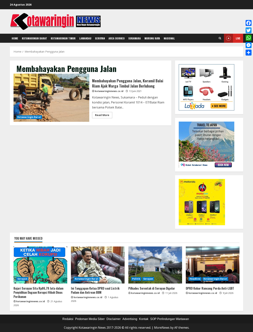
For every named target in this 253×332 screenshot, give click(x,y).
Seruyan (100, 38)
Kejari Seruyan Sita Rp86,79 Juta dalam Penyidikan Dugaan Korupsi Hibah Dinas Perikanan (38, 292)
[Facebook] (248, 23)
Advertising (129, 319)
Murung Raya (152, 38)
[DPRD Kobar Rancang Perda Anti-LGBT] (212, 265)
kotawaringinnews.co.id (109, 91)
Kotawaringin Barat (34, 38)
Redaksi (67, 319)
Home (15, 38)
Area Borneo (117, 38)
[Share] (248, 52)
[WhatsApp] (248, 37)
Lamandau (85, 38)
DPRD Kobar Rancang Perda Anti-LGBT (210, 288)
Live (238, 38)
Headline (195, 278)
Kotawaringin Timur (63, 38)
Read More (103, 115)
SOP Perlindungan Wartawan (169, 319)
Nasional (169, 38)
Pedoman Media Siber (90, 319)
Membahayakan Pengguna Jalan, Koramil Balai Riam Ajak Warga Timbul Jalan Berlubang (51, 98)
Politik (136, 278)
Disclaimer (113, 319)
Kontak (143, 319)
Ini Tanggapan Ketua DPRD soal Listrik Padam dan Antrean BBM (95, 290)
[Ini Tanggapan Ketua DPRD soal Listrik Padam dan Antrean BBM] (98, 265)
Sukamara (134, 38)
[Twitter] (248, 30)
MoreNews (161, 328)
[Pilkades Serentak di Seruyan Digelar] (155, 265)
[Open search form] (220, 38)
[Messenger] (248, 45)
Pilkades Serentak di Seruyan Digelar (151, 288)
